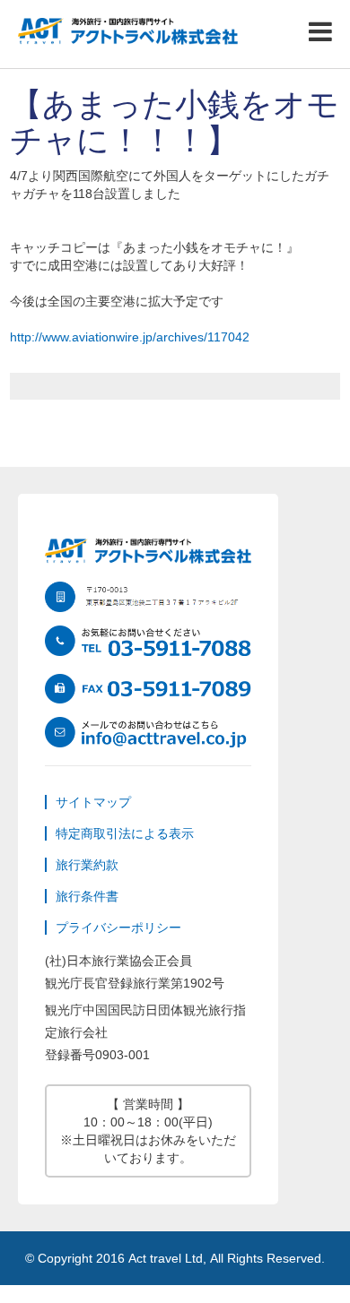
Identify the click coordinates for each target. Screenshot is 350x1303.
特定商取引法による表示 (125, 833)
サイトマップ (93, 802)
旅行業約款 (87, 865)
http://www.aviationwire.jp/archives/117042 (129, 337)
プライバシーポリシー (118, 927)
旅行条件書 (87, 896)
